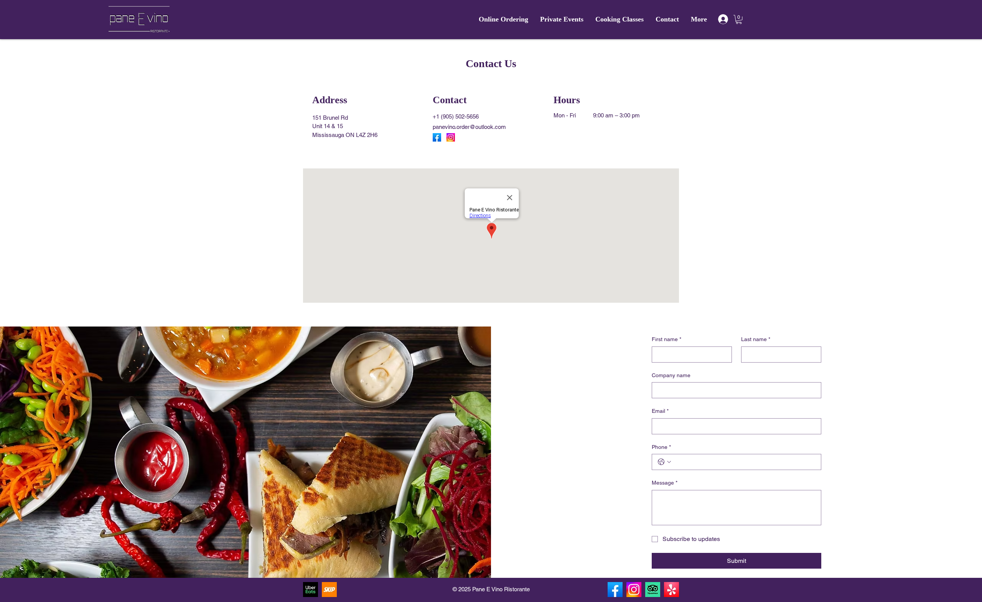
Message (664, 483)
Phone (661, 447)
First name (666, 339)
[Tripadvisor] (652, 589)
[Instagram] (451, 137)
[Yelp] (671, 589)
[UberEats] (310, 589)
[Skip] (329, 589)
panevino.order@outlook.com (469, 127)
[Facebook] (437, 137)
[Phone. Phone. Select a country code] (664, 462)
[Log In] (723, 19)
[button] (738, 19)
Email (660, 411)
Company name (671, 375)
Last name (755, 339)
